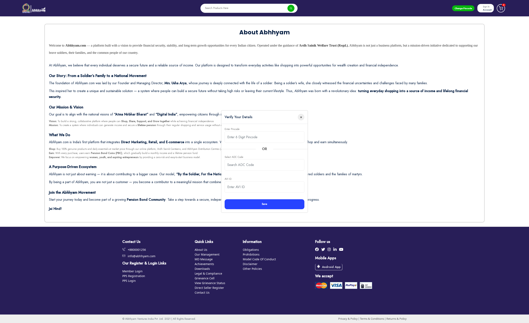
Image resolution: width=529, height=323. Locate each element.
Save (264, 204)
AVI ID (228, 179)
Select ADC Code (234, 157)
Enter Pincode (232, 129)
